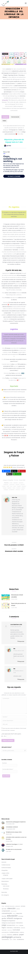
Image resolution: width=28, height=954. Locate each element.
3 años (11, 482)
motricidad (16, 930)
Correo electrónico (7, 769)
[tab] (5, 117)
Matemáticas (5, 881)
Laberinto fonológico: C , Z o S (14, 844)
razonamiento (5, 939)
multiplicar (21, 932)
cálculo (14, 913)
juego (4, 925)
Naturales (4, 892)
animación (17, 906)
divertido (4, 916)
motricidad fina (5, 932)
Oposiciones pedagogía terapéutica (16, 822)
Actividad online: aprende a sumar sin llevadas (16, 838)
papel (21, 934)
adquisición (16, 482)
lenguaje (21, 925)
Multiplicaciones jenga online (14, 832)
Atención (3, 862)
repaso (11, 939)
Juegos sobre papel (6, 878)
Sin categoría (5, 895)
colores (18, 908)
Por (16, 480)
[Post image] (5, 597)
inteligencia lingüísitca (8, 920)
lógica (4, 927)
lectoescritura (11, 925)
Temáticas (6, 888)
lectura (17, 925)
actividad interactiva (10, 906)
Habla (4, 120)
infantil (14, 486)
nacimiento (4, 934)
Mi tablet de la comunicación (14, 849)
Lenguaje (5, 117)
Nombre (4, 763)
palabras (15, 934)
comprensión (6, 484)
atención (11, 908)
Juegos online (5, 873)
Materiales (4, 884)
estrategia (20, 916)
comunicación (11, 484)
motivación (9, 930)
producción (18, 489)
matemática (9, 927)
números (9, 934)
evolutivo (4, 486)
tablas (14, 939)
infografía (5, 100)
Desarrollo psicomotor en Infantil (18, 604)
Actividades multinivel (12, 827)
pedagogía (6, 489)
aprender (4, 908)
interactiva (24, 486)
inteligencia (18, 918)
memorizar (4, 930)
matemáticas (16, 927)
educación (23, 484)
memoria (23, 927)
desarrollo (17, 484)
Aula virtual (6, 886)
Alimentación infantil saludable (17, 596)
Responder (21, 641)
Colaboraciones (5, 865)
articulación (21, 482)
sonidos (22, 489)
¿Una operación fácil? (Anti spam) (11, 734)
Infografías (5, 53)
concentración (7, 913)
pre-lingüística (11, 489)
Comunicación (15, 117)
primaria (17, 937)
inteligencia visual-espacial (8, 923)
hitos (11, 486)
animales (23, 906)
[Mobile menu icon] (26, 3)
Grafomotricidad (6, 867)
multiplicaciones (14, 932)
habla (8, 486)
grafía (4, 918)
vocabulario (20, 939)
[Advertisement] (14, 38)
